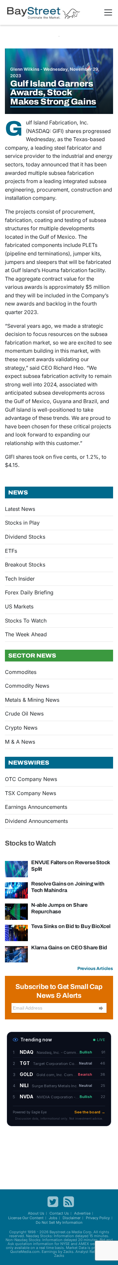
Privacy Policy (98, 1218)
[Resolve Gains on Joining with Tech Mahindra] (16, 889)
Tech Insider (20, 578)
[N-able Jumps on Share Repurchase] (16, 911)
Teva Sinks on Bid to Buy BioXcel (70, 926)
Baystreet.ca (59, 1232)
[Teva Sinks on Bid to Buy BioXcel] (16, 932)
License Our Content (26, 1218)
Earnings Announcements (36, 807)
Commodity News (27, 685)
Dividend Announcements (36, 821)
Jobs (53, 1218)
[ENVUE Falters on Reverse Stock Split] (16, 868)
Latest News (20, 509)
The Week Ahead (26, 634)
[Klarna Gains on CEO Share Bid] (16, 953)
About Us (36, 1213)
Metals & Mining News (32, 700)
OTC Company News (31, 779)
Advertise (82, 1213)
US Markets (19, 606)
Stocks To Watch (26, 620)
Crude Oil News (24, 713)
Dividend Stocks (25, 536)
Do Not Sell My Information (59, 1222)
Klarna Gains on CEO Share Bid (69, 947)
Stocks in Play (22, 522)
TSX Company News (30, 793)
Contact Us (59, 1213)
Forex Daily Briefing (29, 592)
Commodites (20, 672)
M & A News (20, 741)
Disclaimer (72, 1218)
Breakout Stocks (25, 564)
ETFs (11, 551)
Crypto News (21, 727)
